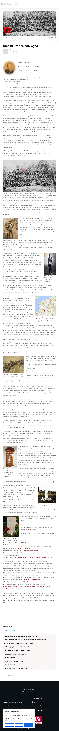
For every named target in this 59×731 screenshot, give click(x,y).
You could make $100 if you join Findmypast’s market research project (25, 639)
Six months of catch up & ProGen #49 (15, 654)
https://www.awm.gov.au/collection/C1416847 (32, 579)
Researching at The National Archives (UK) (17, 668)
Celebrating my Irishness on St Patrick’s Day (17, 647)
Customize (9, 725)
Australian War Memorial (30, 550)
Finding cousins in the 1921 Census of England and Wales (21, 636)
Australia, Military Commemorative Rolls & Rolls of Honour (34, 557)
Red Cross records (8, 553)
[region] (19, 718)
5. (3, 584)
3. (3, 577)
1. (3, 561)
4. (3, 582)
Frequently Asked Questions (27, 689)
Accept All (28, 725)
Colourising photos (10, 657)
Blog (22, 693)
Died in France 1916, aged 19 (22, 45)
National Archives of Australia (22, 548)
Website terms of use (26, 695)
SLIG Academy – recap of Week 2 (13, 661)
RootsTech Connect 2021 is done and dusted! (17, 650)
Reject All (19, 725)
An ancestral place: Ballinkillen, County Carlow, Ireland (21, 643)
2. (3, 573)
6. (3, 591)
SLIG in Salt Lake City (10, 665)
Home (22, 691)
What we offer (24, 687)
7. (3, 593)
